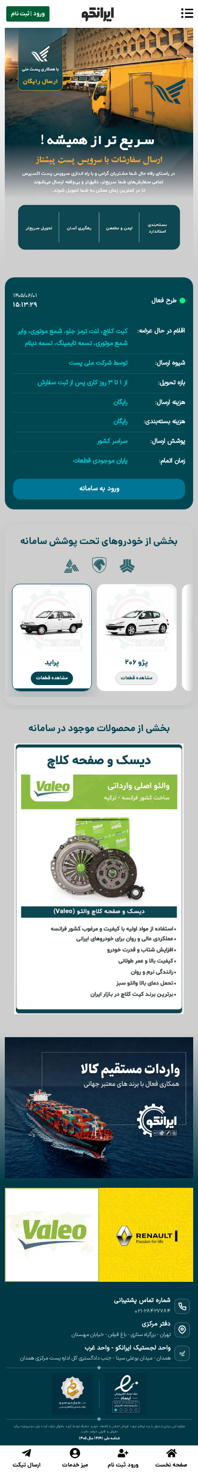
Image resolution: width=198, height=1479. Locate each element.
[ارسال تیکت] (26, 1453)
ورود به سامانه (99, 489)
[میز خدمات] (75, 1453)
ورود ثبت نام (123, 1465)
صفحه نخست (171, 1465)
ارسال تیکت (26, 1465)
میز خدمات (75, 1465)
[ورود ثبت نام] (123, 1453)
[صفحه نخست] (171, 1453)
